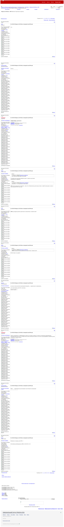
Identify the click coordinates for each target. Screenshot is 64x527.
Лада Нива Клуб (12, 339)
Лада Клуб (43, 2)
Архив (59, 508)
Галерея (27, 9)
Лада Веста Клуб (12, 123)
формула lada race (8, 476)
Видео (28, 514)
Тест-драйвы (13, 514)
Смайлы (3, 493)
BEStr (2, 170)
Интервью (21, 514)
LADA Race (27, 7)
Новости (48, 2)
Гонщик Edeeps (3, 65)
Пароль (52, 7)
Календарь (58, 9)
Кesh (2, 24)
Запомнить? (61, 6)
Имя (51, 6)
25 (6, 76)
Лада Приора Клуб (20, 7)
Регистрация (7, 9)
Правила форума (4, 498)
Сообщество (46, 9)
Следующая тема (31, 483)
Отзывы (8, 514)
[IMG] (3, 494)
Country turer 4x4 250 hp (4, 291)
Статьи (17, 514)
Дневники (18, 9)
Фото (25, 514)
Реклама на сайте (32, 504)
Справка (35, 9)
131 (7, 253)
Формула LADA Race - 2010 (34, 7)
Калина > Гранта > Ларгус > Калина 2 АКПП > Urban (5, 126)
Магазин (52, 2)
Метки (3, 475)
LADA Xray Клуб (12, 340)
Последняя (53, 18)
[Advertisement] (32, 15)
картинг (3, 476)
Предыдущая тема (25, 483)
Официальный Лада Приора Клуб (11, 7)
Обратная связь (41, 508)
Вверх (62, 508)
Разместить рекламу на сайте (6, 520)
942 (7, 130)
